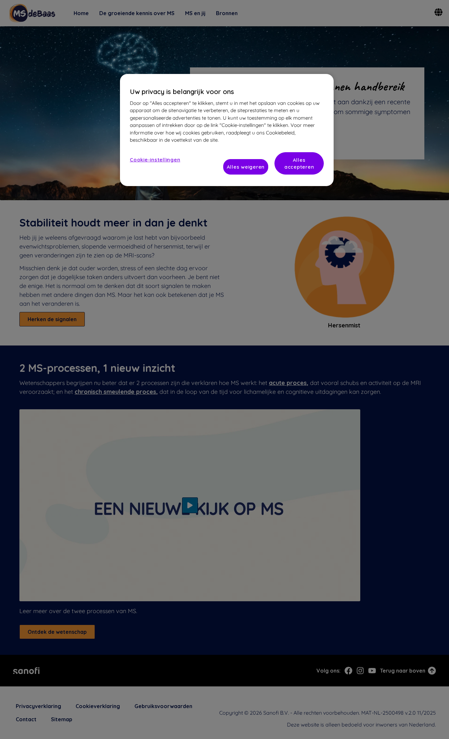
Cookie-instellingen (155, 159)
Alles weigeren (246, 167)
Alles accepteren (299, 163)
